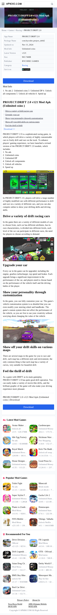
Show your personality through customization (24, 118)
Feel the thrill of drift (13, 125)
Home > (5, 30)
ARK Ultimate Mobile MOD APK (37, 605)
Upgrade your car (12, 114)
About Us (36, 600)
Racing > (20, 30)
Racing (25, 65)
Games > (12, 30)
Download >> (9, 129)
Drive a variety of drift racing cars (19, 111)
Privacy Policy (23, 600)
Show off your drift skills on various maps (22, 122)
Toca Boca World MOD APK (15, 605)
